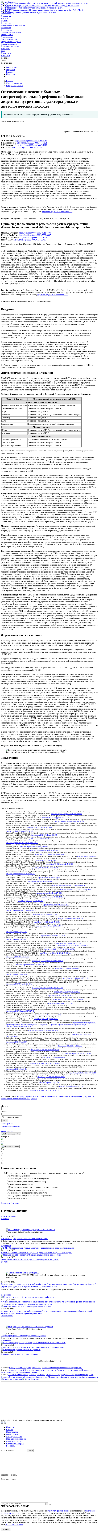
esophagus (84, 1096)
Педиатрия (6, 23)
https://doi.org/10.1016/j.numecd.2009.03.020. (44, 850)
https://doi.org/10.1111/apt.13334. (49, 1083)
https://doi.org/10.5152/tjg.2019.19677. (46, 1019)
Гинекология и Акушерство (13, 25)
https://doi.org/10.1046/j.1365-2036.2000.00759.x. (45, 1090)
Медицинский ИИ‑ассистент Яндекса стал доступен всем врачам (30, 1259)
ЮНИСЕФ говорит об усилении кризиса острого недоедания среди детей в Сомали (42, 5)
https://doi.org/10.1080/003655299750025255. (20, 874)
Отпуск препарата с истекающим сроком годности (23, 1336)
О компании (11, 67)
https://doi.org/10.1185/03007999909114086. (51, 1077)
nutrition (22, 1099)
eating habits (31, 1099)
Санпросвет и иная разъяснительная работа (28, 1193)
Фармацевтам (7, 37)
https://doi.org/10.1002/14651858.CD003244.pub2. (47, 988)
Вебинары (5, 48)
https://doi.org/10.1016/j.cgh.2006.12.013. (56, 905)
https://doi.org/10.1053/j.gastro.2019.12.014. (55, 818)
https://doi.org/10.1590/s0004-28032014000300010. (22, 843)
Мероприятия (7, 35)
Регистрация (7, 1123)
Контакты (10, 74)
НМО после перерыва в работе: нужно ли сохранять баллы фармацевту (32, 1347)
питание (58, 1096)
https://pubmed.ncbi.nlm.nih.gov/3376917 (40, 881)
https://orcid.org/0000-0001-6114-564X (28, 147)
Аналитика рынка (9, 44)
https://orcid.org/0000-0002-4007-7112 (31, 145)
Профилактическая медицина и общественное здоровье (33, 1187)
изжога (36, 1096)
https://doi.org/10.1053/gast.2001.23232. (45, 914)
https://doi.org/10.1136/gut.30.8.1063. (17, 957)
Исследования (15, 1368)
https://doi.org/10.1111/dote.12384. (17, 974)
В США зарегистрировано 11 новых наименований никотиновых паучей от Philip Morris (44, 10)
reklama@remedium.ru (77, 1394)
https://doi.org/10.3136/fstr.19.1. (87, 856)
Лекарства (26, 1368)
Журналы (11, 1216)
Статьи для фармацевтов (35, 1370)
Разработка (6, 28)
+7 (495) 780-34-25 (44, 1394)
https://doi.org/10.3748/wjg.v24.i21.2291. (68, 943)
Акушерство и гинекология (69, 1370)
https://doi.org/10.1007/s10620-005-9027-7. (49, 926)
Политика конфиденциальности (60, 1375)
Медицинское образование (21, 1184)
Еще (3, 51)
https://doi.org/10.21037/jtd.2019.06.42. (40, 839)
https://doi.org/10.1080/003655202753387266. (30, 965)
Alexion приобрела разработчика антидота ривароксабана (30, 12)
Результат (15, 1203)
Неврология (6, 30)
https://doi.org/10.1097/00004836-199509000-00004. (68, 885)
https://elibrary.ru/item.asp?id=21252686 (60, 1003)
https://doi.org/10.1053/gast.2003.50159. (70, 918)
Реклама (9, 72)
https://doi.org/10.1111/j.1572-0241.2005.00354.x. (59, 949)
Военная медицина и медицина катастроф (27, 1181)
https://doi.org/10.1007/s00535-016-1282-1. (68, 968)
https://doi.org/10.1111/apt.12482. (16, 1069)
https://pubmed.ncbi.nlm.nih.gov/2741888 (49, 893)
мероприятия (7, 1131)
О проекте (10, 69)
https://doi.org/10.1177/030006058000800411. (45, 1050)
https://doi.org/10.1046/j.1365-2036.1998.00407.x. (47, 961)
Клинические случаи (27, 1372)
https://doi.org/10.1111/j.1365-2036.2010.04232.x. (50, 854)
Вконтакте (5, 55)
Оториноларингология (11, 32)
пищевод (20, 1096)
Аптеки (4, 18)
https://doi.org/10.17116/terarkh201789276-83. (20, 1011)
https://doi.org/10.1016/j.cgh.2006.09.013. (67, 992)
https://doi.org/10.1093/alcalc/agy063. (49, 878)
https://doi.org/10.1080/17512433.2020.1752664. (68, 999)
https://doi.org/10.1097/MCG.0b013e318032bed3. (73, 945)
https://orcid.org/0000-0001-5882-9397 (32, 143)
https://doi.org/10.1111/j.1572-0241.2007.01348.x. (55, 953)
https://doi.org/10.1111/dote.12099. (46, 860)
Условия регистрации (84, 1375)
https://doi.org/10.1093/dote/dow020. (53, 1057)
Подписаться (6, 53)
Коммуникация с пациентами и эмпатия (26, 1190)
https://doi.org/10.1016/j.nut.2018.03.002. (53, 936)
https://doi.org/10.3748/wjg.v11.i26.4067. (19, 984)
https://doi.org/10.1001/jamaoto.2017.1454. (76, 978)
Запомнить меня (12, 1117)
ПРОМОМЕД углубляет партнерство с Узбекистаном (24, 1238)
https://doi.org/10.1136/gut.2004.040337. (30, 901)
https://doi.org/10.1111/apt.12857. (16, 1042)
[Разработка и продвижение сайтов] (2, 1423)
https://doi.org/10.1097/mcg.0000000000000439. (43, 1030)
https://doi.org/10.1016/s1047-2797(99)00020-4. (21, 910)
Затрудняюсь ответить (18, 1198)
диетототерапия (46, 1096)
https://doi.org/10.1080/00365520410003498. (45, 868)
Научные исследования (19, 1176)
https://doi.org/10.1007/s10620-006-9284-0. (82, 1073)
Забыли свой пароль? (10, 1126)
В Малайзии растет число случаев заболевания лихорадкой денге (34, 8)
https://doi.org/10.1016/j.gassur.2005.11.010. (59, 864)
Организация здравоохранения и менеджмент (29, 1179)
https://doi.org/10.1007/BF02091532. (53, 897)
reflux (91, 1096)
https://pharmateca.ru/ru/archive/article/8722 (48, 1015)
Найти (30, 1450)
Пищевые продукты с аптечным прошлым (19, 1354)
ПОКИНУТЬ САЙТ (14, 1525)
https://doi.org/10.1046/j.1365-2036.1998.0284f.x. (45, 1063)
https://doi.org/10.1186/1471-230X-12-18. (78, 1054)
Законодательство (9, 39)
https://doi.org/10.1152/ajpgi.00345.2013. (39, 827)
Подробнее (6, 1245)
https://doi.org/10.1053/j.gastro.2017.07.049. (20, 831)
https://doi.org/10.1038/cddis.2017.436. (71, 1086)
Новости (5, 1219)
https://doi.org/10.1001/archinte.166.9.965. (44, 835)
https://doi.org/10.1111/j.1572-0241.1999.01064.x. (75, 889)
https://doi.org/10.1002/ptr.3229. (16, 939)
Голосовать (6, 1203)
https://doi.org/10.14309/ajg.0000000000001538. (69, 821)
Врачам (4, 21)
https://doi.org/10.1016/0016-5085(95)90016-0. (34, 847)
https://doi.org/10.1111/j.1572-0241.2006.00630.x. (66, 814)
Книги (4, 1216)
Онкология (6, 16)
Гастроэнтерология (9, 1372)
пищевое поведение (71, 1096)
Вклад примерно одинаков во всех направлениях (30, 1196)
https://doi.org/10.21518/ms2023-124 (57, 212)
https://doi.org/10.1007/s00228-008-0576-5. (61, 995)
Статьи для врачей (16, 1370)
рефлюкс (28, 1096)
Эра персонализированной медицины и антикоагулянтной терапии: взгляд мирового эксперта (46, 3)
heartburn (5, 1099)
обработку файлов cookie (58, 1511)
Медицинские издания (11, 41)
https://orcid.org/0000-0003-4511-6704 (31, 140)
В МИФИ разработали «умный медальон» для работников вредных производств (36, 1252)
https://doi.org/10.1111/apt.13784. (16, 932)
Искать (4, 1450)
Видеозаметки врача (10, 46)
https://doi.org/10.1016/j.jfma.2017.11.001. (47, 922)
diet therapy (14, 1099)
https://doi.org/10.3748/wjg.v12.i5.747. (70, 1046)
